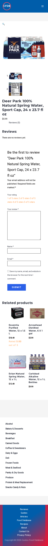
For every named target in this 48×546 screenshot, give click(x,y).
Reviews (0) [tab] (14, 122)
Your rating (12, 195)
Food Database (24, 520)
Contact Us (24, 531)
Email (10, 259)
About (24, 527)
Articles (24, 516)
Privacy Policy (24, 535)
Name (10, 246)
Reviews (24, 509)
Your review (13, 209)
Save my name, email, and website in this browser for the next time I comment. (24, 275)
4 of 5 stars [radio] (18, 202)
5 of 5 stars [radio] (29, 202)
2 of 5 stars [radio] (24, 198)
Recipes (24, 524)
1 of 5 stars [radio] (12, 198)
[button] (3, 24)
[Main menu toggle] (42, 6)
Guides (24, 513)
